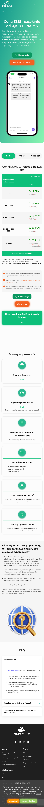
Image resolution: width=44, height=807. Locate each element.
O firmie (25, 753)
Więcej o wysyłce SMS (22, 254)
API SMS (4, 761)
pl (34, 4)
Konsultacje (23, 55)
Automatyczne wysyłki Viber (11, 758)
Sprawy (4, 777)
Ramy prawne (27, 756)
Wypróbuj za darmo (22, 62)
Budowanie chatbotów (9, 764)
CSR (24, 766)
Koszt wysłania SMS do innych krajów (22, 315)
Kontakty (26, 759)
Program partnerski (29, 763)
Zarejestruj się (13, 671)
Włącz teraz (22, 304)
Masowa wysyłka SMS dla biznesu (10, 753)
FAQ (3, 774)
